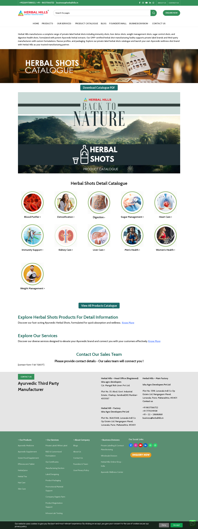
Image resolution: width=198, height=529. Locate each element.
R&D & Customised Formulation (54, 453)
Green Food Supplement (28, 458)
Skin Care (22, 489)
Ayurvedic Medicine (26, 445)
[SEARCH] (154, 13)
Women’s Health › (165, 249)
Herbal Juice (22, 470)
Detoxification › (65, 216)
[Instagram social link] (143, 3)
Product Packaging (53, 480)
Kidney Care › (66, 249)
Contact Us (26, 377)
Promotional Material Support (54, 488)
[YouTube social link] (146, 3)
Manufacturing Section (55, 468)
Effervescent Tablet (26, 464)
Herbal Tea (22, 476)
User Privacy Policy (81, 470)
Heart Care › (165, 216)
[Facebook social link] (139, 3)
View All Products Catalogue (99, 305)
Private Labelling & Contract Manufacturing (112, 447)
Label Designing (52, 474)
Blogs (75, 445)
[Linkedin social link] (150, 3)
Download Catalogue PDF (99, 87)
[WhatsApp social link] (153, 3)
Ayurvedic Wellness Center (112, 472)
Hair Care (21, 482)
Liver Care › (99, 249)
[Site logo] (33, 12)
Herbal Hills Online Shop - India (111, 464)
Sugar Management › (132, 216)
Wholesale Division (109, 456)
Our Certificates (52, 462)
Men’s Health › (132, 249)
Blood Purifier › (32, 216)
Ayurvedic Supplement (27, 451)
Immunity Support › (32, 249)
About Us (77, 451)
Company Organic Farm (55, 497)
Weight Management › (32, 288)
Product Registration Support (54, 505)
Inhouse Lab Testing (54, 513)
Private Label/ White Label (56, 445)
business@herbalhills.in (153, 418)
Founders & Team (80, 464)
